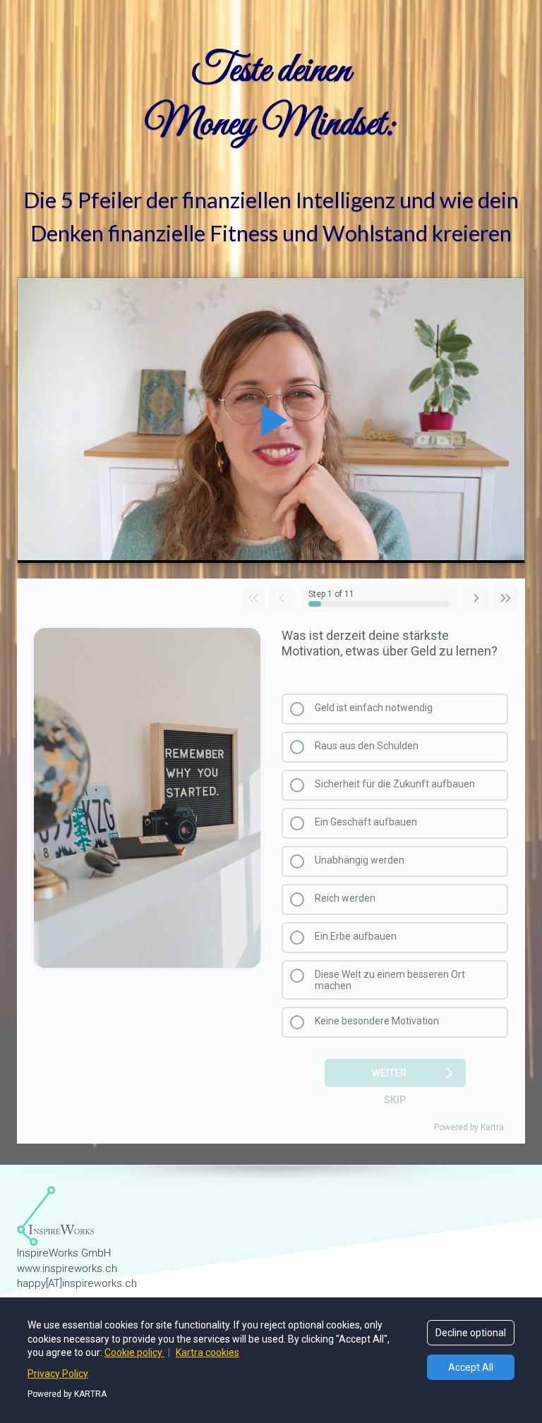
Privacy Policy (58, 1373)
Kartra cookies (207, 1352)
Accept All (470, 1367)
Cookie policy (134, 1352)
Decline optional (470, 1332)
